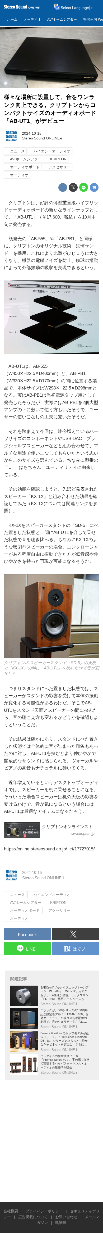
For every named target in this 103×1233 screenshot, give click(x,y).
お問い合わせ (66, 1217)
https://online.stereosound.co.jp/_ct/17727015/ (49, 848)
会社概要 (10, 1211)
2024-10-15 (31, 133)
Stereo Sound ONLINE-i (42, 138)
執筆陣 (60, 1223)
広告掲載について (33, 1217)
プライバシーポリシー (44, 1211)
